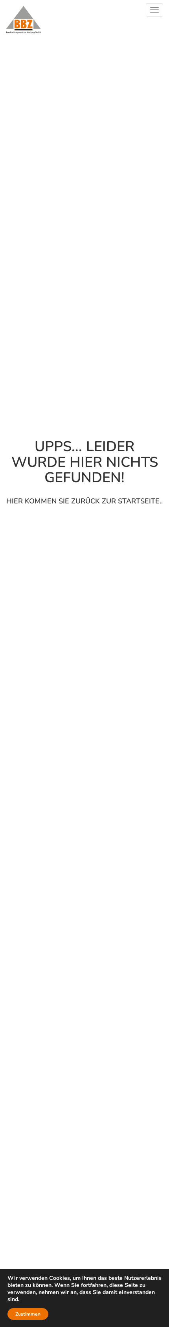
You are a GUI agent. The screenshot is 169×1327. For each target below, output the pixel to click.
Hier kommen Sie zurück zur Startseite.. (84, 501)
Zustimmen (27, 1314)
